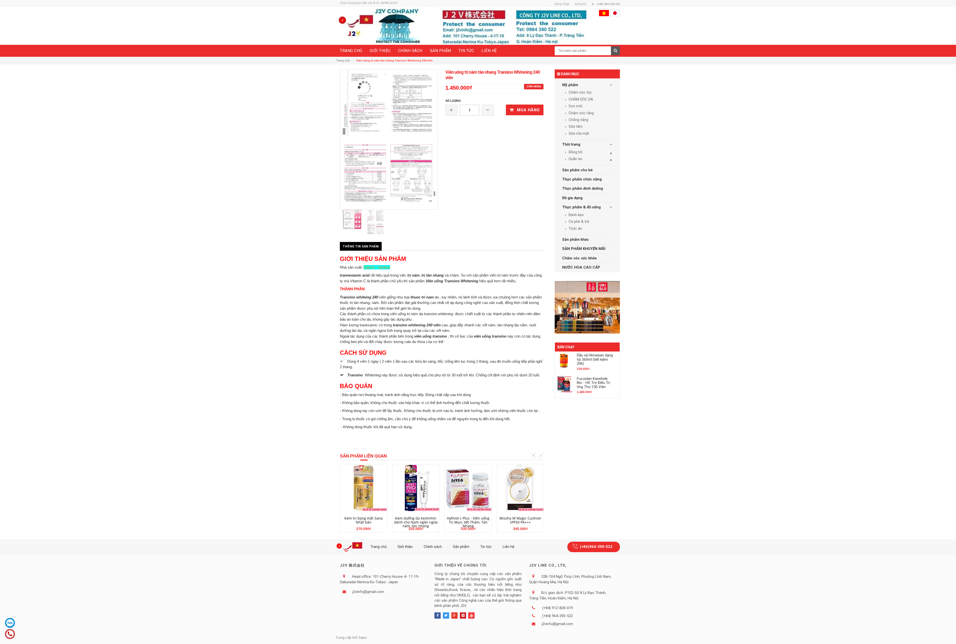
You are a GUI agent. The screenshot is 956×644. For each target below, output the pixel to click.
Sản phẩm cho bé (577, 170)
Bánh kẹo (576, 215)
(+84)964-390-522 (596, 546)
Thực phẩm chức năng (582, 179)
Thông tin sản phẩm (361, 246)
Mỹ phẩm (570, 85)
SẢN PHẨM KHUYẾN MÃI (583, 248)
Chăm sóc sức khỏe (579, 258)
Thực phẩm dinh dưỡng (582, 188)
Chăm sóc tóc (580, 92)
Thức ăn (575, 228)
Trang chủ (343, 60)
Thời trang (571, 144)
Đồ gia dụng (572, 198)
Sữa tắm (575, 126)
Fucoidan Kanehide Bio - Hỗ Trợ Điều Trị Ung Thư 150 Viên (593, 382)
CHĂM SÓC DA (580, 99)
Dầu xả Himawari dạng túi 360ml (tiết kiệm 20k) (595, 359)
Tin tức (486, 546)
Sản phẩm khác (575, 239)
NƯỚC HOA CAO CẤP (581, 267)
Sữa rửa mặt (578, 133)
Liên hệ (508, 546)
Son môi (575, 106)
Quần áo (575, 159)
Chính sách (433, 546)
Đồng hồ (575, 152)
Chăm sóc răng (581, 113)
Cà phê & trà (578, 221)
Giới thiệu (405, 546)
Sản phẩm (461, 546)
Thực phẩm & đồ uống (581, 207)
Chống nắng (578, 119)
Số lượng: (453, 101)
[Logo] (350, 547)
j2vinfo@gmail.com (368, 591)
